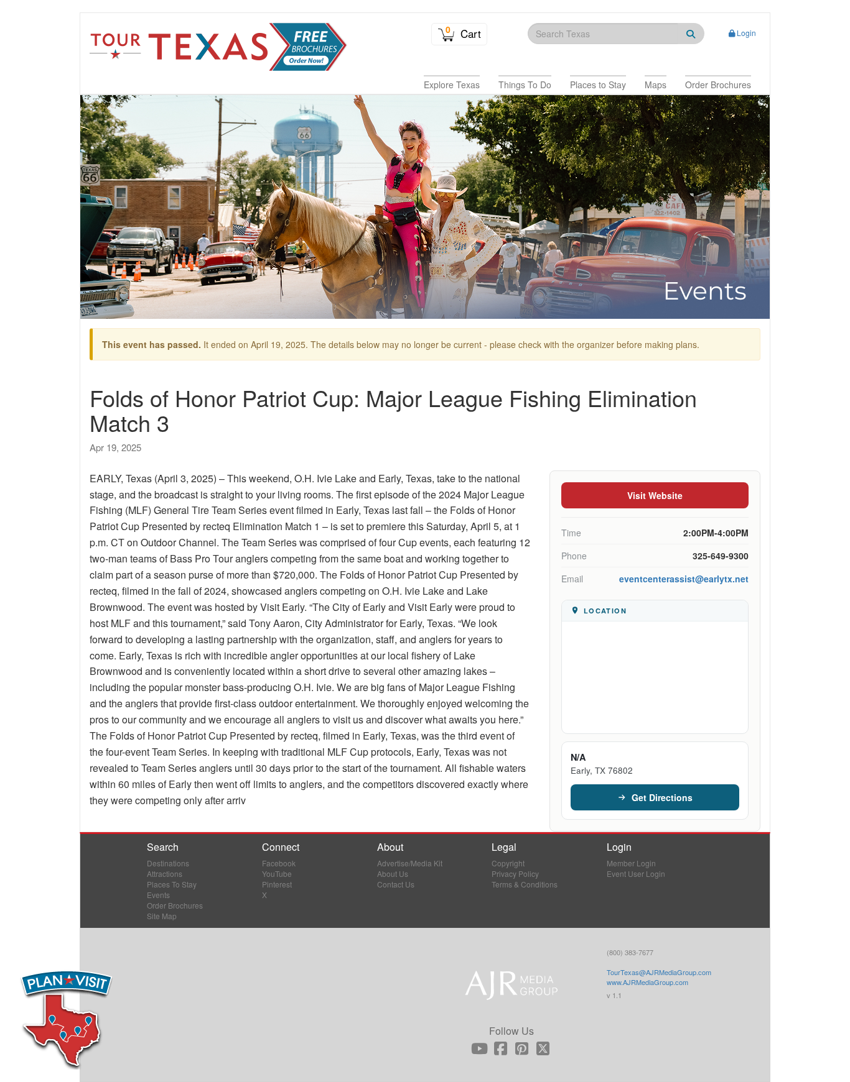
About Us (392, 873)
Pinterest (277, 884)
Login (746, 32)
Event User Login (636, 873)
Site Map (162, 915)
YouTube (277, 873)
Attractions (164, 873)
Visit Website (655, 495)
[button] (451, 84)
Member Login (631, 863)
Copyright (508, 863)
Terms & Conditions (525, 884)
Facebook (279, 863)
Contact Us (395, 884)
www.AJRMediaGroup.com (647, 982)
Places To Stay (172, 884)
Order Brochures (175, 905)
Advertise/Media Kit (409, 863)
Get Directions (662, 797)
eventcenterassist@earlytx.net (684, 578)
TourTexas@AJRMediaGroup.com (659, 972)
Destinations (168, 863)
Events (158, 894)
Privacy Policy (515, 873)
